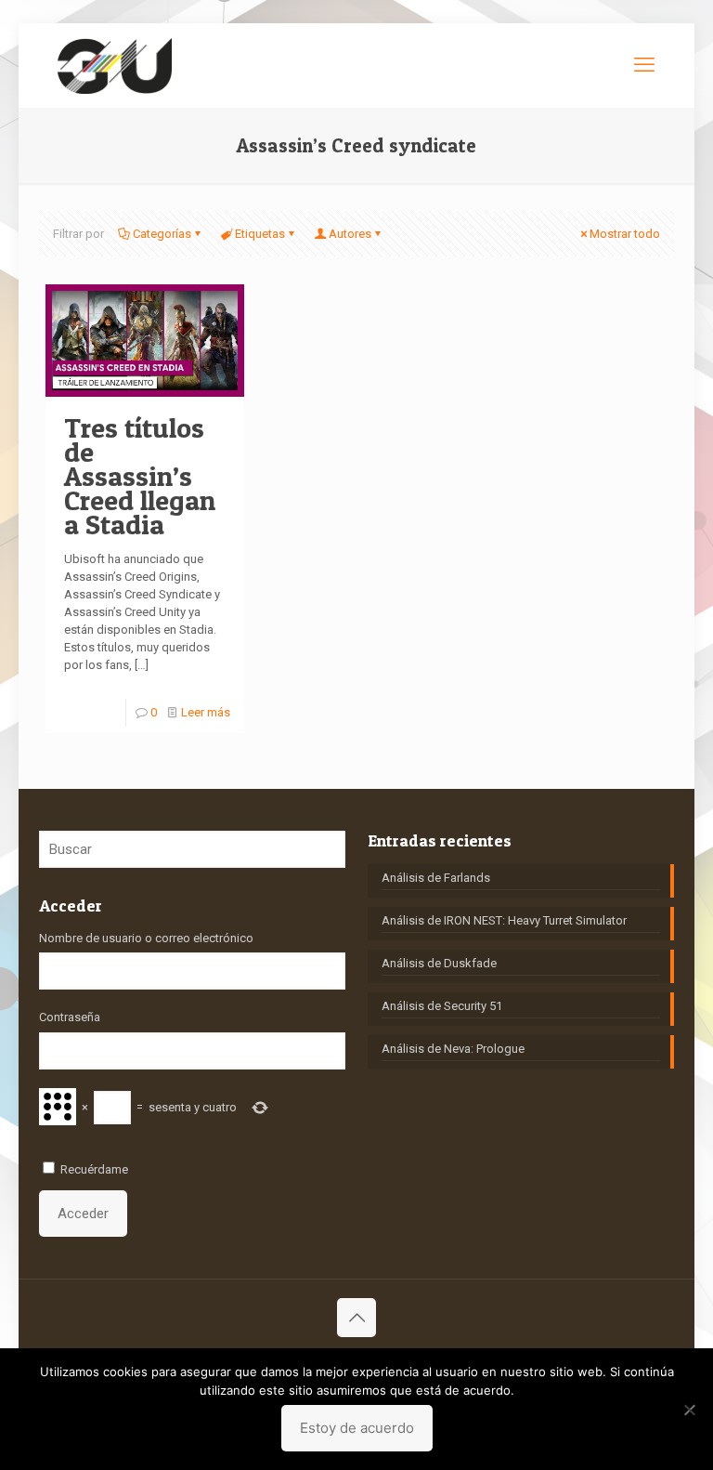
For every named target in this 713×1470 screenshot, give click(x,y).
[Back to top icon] (356, 1317)
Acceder (83, 1213)
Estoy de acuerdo (357, 1428)
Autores (350, 234)
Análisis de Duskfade (439, 963)
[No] (690, 1409)
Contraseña (69, 1017)
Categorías (162, 234)
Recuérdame (94, 1169)
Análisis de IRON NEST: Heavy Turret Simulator (504, 920)
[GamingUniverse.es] (115, 65)
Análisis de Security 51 (442, 1006)
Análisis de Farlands (436, 878)
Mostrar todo (625, 234)
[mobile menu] (644, 65)
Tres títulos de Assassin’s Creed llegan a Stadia (139, 476)
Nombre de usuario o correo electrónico (146, 938)
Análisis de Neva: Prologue (453, 1049)
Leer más (205, 712)
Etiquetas (260, 234)
